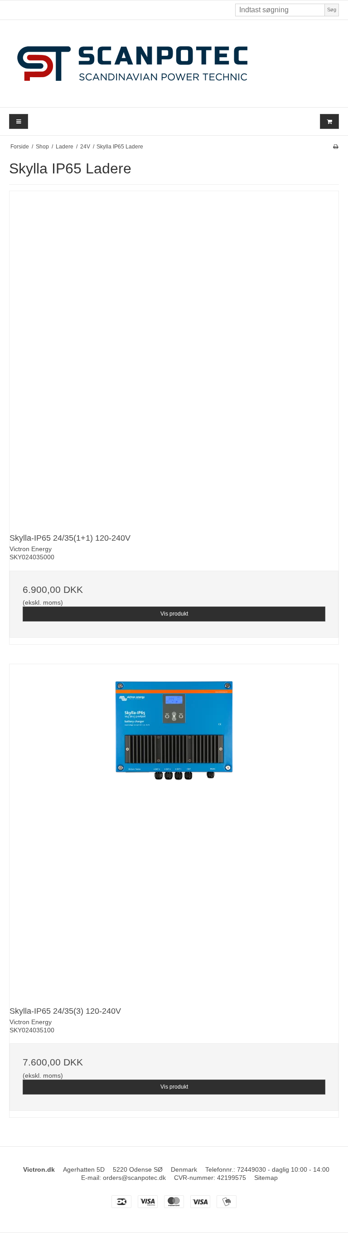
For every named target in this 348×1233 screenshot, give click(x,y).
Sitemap (266, 1177)
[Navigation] (18, 121)
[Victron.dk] (174, 64)
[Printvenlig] (335, 146)
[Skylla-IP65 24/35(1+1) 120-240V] (174, 356)
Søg (331, 9)
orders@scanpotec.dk (134, 1177)
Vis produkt (174, 614)
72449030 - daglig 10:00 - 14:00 (283, 1169)
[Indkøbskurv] (329, 121)
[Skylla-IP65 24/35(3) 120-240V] (174, 829)
